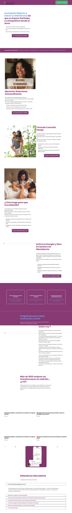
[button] (5, 456)
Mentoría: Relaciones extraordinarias (24, 50)
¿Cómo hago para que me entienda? (44, 50)
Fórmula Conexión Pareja (34, 50)
